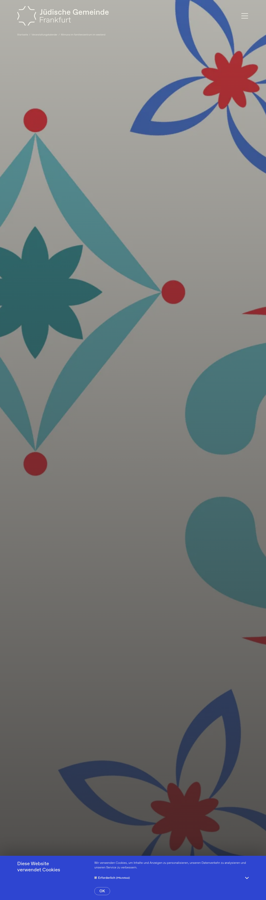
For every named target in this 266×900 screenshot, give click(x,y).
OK (102, 891)
